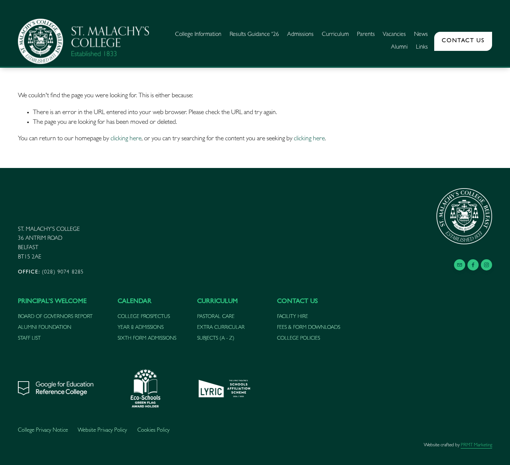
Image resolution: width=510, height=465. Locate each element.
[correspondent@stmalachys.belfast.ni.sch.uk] (459, 264)
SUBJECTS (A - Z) (215, 338)
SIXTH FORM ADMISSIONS (147, 338)
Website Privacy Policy (102, 431)
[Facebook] (473, 264)
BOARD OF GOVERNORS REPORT (55, 316)
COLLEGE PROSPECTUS (144, 316)
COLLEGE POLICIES (298, 338)
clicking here (126, 139)
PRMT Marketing (476, 445)
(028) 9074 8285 (51, 272)
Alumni (399, 48)
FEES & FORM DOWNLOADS (308, 327)
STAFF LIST (29, 338)
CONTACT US (463, 41)
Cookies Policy (153, 431)
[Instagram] (486, 264)
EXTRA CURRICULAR (221, 327)
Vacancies (394, 35)
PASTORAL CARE (215, 316)
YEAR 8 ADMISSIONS (141, 327)
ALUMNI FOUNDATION (44, 327)
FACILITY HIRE (292, 316)
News (421, 35)
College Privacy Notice (43, 431)
